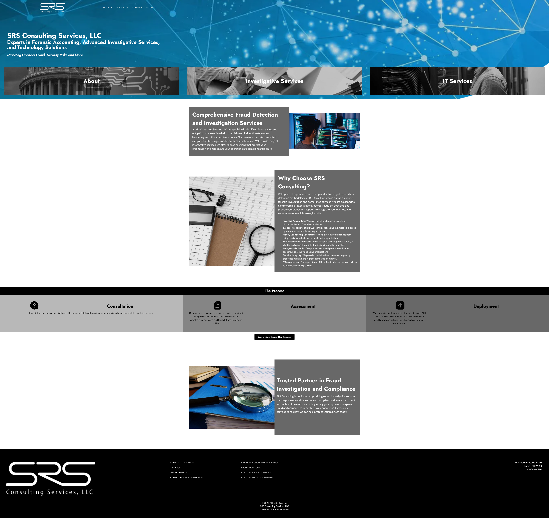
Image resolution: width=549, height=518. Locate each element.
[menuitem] (107, 7)
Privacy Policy (283, 509)
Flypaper (273, 509)
